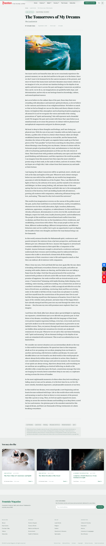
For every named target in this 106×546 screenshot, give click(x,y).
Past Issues (64, 3)
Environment (31, 531)
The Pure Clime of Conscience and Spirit (17, 476)
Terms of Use (57, 543)
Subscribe (72, 3)
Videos (4, 531)
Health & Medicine (33, 534)
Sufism (56, 528)
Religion (57, 525)
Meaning (45, 424)
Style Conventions (99, 543)
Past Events (5, 525)
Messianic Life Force (55, 424)
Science (42, 3)
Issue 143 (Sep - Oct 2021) (42, 12)
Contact (74, 543)
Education (84, 525)
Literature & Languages (87, 531)
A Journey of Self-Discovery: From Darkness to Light (84, 476)
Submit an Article (90, 3)
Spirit (74, 424)
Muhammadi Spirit (66, 424)
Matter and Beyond (33, 528)
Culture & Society (86, 523)
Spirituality (58, 534)
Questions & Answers (60, 531)
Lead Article (38, 424)
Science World (32, 525)
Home (35, 3)
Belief (48, 3)
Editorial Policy (66, 543)
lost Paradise (29, 424)
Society (56, 3)
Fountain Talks (6, 528)
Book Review (84, 534)
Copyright (80, 543)
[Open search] (99, 3)
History (83, 528)
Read (30, 481)
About (3, 523)
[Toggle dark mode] (102, 3)
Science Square (32, 523)
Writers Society (89, 543)
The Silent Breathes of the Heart (49, 476)
